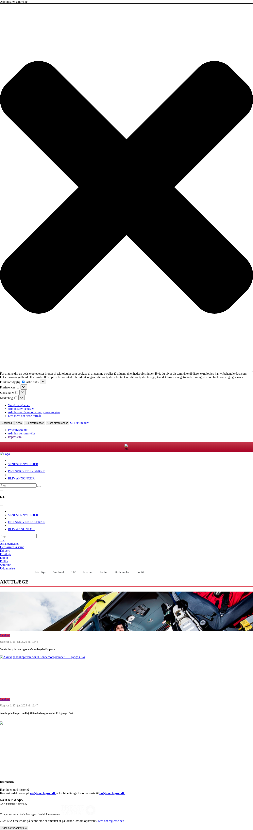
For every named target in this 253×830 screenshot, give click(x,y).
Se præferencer (34, 422)
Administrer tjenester (21, 408)
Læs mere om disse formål (24, 415)
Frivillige (5, 554)
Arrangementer (9, 543)
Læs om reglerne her (110, 820)
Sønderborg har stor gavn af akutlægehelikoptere (27, 649)
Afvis (19, 422)
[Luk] (1, 505)
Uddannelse (7, 568)
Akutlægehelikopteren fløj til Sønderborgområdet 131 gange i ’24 (36, 713)
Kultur (4, 557)
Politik (4, 561)
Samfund (5, 564)
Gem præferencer (57, 422)
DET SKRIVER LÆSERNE (26, 471)
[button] (126, 188)
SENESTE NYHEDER (23, 464)
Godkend (7, 422)
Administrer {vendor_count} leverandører (34, 412)
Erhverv (5, 550)
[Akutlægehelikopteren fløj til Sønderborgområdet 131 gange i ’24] (126, 675)
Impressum (15, 437)
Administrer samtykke (14, 827)
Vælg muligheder (19, 405)
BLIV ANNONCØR (21, 478)
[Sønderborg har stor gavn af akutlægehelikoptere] (126, 611)
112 (2, 540)
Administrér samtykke (21, 433)
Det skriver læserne (12, 547)
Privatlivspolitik (17, 429)
